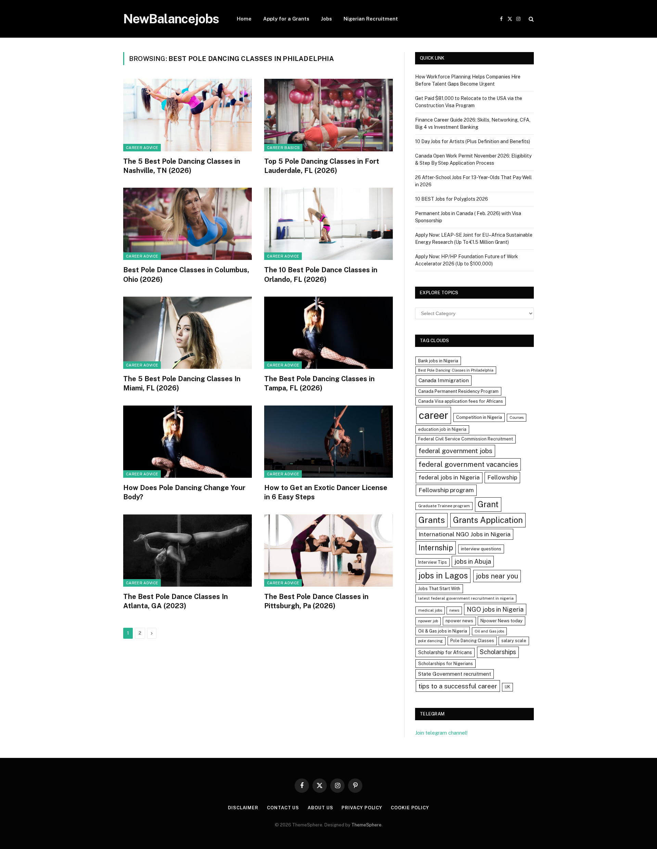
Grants (431, 520)
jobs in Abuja (472, 561)
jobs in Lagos (443, 575)
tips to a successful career (457, 686)
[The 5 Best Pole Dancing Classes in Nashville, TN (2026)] (187, 115)
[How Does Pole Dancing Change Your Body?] (187, 441)
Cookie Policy (410, 807)
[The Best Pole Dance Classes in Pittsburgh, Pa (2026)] (328, 550)
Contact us (283, 807)
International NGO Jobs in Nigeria (464, 534)
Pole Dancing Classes (472, 640)
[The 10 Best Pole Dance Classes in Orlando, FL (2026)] (328, 224)
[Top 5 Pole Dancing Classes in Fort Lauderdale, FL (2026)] (328, 115)
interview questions (481, 548)
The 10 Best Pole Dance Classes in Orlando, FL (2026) (320, 274)
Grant (488, 504)
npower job (428, 621)
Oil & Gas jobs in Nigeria (442, 631)
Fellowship (502, 477)
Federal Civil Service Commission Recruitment (465, 438)
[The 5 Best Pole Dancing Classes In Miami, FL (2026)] (187, 333)
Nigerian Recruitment (371, 19)
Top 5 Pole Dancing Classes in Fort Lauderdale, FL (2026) (321, 166)
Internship (435, 547)
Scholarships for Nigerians (445, 663)
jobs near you (497, 576)
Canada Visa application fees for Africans (460, 401)
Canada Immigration (443, 380)
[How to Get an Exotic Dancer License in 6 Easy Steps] (328, 441)
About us (320, 807)
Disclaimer (243, 807)
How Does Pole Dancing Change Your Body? (184, 492)
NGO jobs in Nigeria (495, 609)
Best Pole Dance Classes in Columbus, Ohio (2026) (186, 274)
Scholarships (498, 652)
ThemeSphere (366, 824)
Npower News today (501, 620)
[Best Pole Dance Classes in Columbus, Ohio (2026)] (187, 224)
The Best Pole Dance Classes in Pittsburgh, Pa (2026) (316, 601)
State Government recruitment (454, 674)
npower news (459, 620)
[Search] (530, 19)
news (454, 610)
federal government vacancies (468, 464)
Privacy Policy (362, 807)
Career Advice (142, 148)
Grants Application (488, 520)
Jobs (326, 19)
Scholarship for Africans (445, 652)
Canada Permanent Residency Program (458, 391)
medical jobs (430, 610)
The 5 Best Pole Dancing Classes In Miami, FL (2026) (182, 383)
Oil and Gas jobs (489, 631)
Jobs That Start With (439, 588)
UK (507, 686)
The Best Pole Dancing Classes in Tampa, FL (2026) (319, 383)
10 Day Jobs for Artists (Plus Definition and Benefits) (472, 141)
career (433, 415)
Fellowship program (446, 490)
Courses (517, 417)
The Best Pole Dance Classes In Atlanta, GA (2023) (175, 601)
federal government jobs (455, 450)
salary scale (513, 640)
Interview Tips (432, 562)
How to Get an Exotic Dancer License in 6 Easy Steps (325, 492)
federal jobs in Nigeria (449, 477)
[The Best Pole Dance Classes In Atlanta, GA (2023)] (187, 550)
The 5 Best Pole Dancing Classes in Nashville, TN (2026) (181, 166)
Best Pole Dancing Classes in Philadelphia (455, 370)
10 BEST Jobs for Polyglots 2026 (451, 199)
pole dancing (430, 640)
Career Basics (283, 148)
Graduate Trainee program (444, 505)
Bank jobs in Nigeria (438, 360)
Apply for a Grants (286, 19)
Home (244, 19)
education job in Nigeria (442, 429)
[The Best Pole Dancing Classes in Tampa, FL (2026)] (328, 333)
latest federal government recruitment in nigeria (466, 598)
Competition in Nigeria (479, 417)
